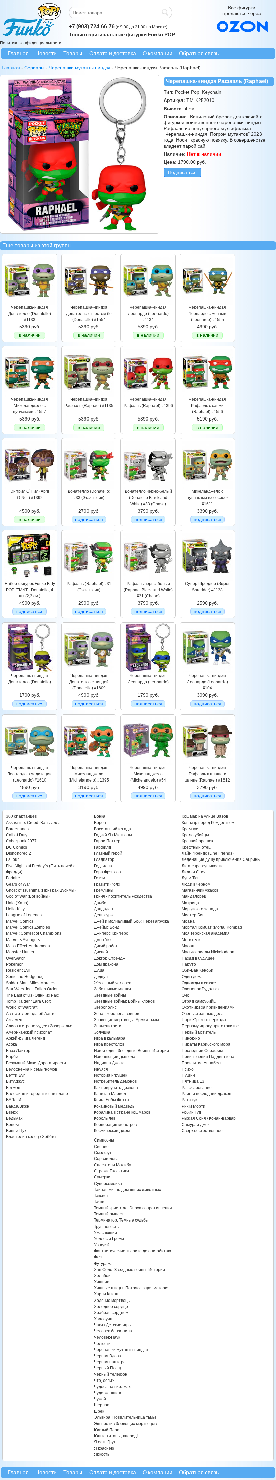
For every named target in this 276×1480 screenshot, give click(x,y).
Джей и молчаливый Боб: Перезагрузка (131, 921)
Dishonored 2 (18, 853)
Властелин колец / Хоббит (31, 1136)
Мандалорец (194, 896)
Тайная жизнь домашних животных (127, 1189)
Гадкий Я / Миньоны (113, 835)
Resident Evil (18, 970)
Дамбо (100, 903)
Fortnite (13, 878)
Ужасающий (105, 1232)
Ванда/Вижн (17, 1106)
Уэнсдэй (102, 1245)
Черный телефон (110, 1374)
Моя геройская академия (206, 933)
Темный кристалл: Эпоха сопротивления (133, 1208)
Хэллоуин (103, 1319)
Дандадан (103, 909)
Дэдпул (101, 976)
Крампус (190, 829)
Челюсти (102, 1343)
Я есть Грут (105, 1442)
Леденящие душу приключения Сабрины (221, 859)
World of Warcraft (21, 1007)
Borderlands (17, 829)
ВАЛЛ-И (13, 1099)
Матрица (190, 903)
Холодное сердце (111, 1306)
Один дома (192, 976)
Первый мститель (199, 1032)
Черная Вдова (107, 1356)
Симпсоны (104, 1140)
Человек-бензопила (113, 1331)
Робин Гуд (191, 1112)
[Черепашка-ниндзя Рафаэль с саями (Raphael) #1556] (207, 395)
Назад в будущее (198, 958)
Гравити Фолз (107, 884)
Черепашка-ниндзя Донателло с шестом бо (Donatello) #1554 (89, 313)
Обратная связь (199, 53)
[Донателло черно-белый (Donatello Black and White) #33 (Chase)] (148, 487)
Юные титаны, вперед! (116, 1436)
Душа (99, 970)
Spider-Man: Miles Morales (30, 983)
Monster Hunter (20, 952)
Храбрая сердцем (111, 1312)
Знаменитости (108, 1026)
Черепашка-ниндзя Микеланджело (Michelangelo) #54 (148, 774)
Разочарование (197, 1087)
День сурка (104, 915)
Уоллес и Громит (110, 1238)
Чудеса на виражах (112, 1386)
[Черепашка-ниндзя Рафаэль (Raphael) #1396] (148, 395)
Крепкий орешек (197, 841)
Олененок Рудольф (200, 989)
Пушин (188, 1075)
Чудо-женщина (108, 1393)
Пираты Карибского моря (206, 1044)
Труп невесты (107, 1226)
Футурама (103, 1263)
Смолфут (103, 1152)
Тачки (99, 1201)
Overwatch (16, 958)
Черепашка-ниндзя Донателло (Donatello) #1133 (29, 313)
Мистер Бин (193, 915)
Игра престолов (109, 1044)
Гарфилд (102, 847)
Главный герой (108, 853)
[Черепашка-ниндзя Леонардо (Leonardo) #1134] (148, 303)
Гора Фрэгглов (107, 872)
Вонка (99, 816)
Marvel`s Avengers (23, 939)
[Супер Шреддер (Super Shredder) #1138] (207, 579)
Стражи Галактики (111, 1171)
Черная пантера (110, 1362)
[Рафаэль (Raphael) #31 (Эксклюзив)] (89, 579)
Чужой (100, 1399)
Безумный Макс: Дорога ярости (36, 1063)
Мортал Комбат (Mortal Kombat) (212, 927)
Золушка (102, 1032)
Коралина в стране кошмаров (122, 1112)
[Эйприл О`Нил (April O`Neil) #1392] (29, 487)
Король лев (104, 1118)
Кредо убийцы (195, 835)
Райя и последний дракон (206, 1093)
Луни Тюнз (192, 878)
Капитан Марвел (110, 1093)
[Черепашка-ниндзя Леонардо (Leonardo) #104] (207, 671)
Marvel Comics (19, 921)
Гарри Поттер (107, 841)
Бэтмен (13, 1087)
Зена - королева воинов (116, 1013)
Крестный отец (196, 847)
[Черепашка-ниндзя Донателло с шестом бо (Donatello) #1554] (89, 303)
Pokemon (15, 964)
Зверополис (105, 1007)
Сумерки (102, 1177)
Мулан (188, 946)
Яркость (101, 1454)
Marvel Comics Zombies (28, 927)
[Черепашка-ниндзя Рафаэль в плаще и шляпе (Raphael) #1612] (207, 763)
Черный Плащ (107, 1368)
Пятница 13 (193, 1081)
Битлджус (15, 1081)
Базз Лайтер (18, 1050)
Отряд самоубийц (199, 1001)
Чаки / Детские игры (113, 1325)
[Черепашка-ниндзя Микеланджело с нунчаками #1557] (29, 395)
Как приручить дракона (116, 1087)
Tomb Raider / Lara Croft (28, 1001)
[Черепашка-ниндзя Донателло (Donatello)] (29, 671)
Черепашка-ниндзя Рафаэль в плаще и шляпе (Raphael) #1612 (207, 774)
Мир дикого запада (200, 909)
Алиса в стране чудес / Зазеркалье (39, 1026)
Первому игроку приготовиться (211, 1026)
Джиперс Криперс (111, 933)
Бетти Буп (16, 1075)
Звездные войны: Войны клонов (124, 1001)
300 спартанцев (21, 816)
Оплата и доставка (112, 53)
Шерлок (101, 1405)
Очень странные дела (203, 1013)
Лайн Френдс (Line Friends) (208, 853)
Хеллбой (102, 1275)
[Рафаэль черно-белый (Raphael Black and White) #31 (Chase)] (148, 579)
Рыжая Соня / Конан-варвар (209, 1118)
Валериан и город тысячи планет (38, 1093)
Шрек (99, 1411)
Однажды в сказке (199, 983)
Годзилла (103, 866)
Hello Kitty (15, 909)
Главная (18, 53)
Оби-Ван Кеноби (197, 970)
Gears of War (18, 884)
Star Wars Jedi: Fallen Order (32, 989)
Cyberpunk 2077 (21, 841)
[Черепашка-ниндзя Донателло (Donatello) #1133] (29, 303)
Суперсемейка (108, 1183)
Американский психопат (29, 1032)
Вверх (12, 1112)
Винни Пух (16, 1130)
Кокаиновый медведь (114, 1106)
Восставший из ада (112, 829)
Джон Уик (102, 939)
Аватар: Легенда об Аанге (31, 1013)
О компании (157, 53)
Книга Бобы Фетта (111, 1099)
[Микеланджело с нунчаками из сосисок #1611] (207, 487)
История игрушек (110, 1075)
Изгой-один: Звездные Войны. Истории (131, 1050)
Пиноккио (191, 1038)
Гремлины (103, 890)
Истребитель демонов (115, 1081)
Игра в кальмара (109, 1038)
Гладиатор (104, 859)
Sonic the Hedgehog (25, 976)
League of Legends (24, 915)
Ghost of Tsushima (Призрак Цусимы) (41, 890)
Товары (72, 53)
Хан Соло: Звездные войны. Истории (129, 1269)
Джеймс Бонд (106, 927)
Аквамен (14, 1019)
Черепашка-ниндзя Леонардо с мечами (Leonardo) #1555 (207, 313)
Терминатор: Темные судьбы (121, 1220)
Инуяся (101, 1069)
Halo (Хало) (17, 903)
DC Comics (16, 847)
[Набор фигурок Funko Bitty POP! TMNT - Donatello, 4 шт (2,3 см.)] (29, 579)
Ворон (100, 822)
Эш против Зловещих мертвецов (125, 1423)
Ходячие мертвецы (112, 1300)
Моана (188, 921)
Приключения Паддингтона (208, 1056)
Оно (185, 995)
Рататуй (190, 1099)
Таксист (101, 1195)
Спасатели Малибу (112, 1165)
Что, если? (104, 1380)
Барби (12, 1056)
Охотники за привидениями (208, 1007)
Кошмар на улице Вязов (205, 816)
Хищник (101, 1282)
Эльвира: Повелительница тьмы (125, 1417)
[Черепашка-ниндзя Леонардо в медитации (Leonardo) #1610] (29, 763)
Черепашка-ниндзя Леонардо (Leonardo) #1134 (148, 313)
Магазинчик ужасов (200, 890)
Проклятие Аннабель (202, 1063)
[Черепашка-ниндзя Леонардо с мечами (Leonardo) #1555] (207, 303)
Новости (46, 53)
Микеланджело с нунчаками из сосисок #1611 (207, 497)
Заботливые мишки (112, 989)
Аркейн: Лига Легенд (25, 1038)
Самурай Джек (195, 1124)
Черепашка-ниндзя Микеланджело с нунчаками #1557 (29, 405)
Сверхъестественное (202, 1130)
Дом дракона (106, 964)
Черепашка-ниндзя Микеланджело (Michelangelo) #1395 (89, 774)
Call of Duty (16, 835)
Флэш (99, 1257)
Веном (12, 1124)
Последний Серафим (202, 1050)
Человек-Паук (107, 1337)
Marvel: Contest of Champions (33, 933)
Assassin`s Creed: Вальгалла (33, 822)
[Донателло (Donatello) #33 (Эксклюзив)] (89, 487)
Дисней (101, 952)
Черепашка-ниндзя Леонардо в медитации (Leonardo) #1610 (29, 774)
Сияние (101, 1146)
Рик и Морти (193, 1106)
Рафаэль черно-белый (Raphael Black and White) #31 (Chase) (148, 589)
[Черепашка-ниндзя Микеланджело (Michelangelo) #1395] (89, 763)
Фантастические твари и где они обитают (133, 1251)
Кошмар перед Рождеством (208, 822)
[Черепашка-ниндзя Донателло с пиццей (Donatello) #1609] (89, 671)
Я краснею (104, 1448)
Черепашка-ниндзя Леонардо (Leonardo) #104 (207, 681)
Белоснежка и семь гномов (31, 1069)
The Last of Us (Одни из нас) (32, 995)
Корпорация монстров (115, 1124)
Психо (188, 1069)
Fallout (12, 859)
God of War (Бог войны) (28, 896)
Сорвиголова (106, 1158)
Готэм (99, 878)
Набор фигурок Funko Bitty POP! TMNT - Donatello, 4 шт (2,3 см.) (30, 589)
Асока (11, 1044)
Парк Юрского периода (204, 1019)
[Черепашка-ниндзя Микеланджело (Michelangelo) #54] (148, 763)
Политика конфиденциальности (30, 43)
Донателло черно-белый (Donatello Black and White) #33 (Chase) (148, 497)
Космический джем (112, 1130)
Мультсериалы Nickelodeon (208, 952)
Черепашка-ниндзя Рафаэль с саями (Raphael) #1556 (207, 405)
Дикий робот (106, 946)
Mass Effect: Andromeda (28, 946)
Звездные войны (110, 995)
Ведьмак (14, 1118)
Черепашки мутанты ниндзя (121, 1349)
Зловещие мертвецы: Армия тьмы (126, 1019)
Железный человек (112, 983)
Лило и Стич (193, 872)
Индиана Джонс (109, 1063)
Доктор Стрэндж (109, 958)
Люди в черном (196, 884)
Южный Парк (106, 1430)
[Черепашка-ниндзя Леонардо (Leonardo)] (148, 671)
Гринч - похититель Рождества (123, 896)
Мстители (191, 939)
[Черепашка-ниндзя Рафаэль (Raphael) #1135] (89, 395)
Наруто (189, 964)
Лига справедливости (202, 866)
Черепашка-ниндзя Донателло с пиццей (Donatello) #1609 (89, 681)
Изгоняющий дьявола (114, 1056)
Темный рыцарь (109, 1214)
